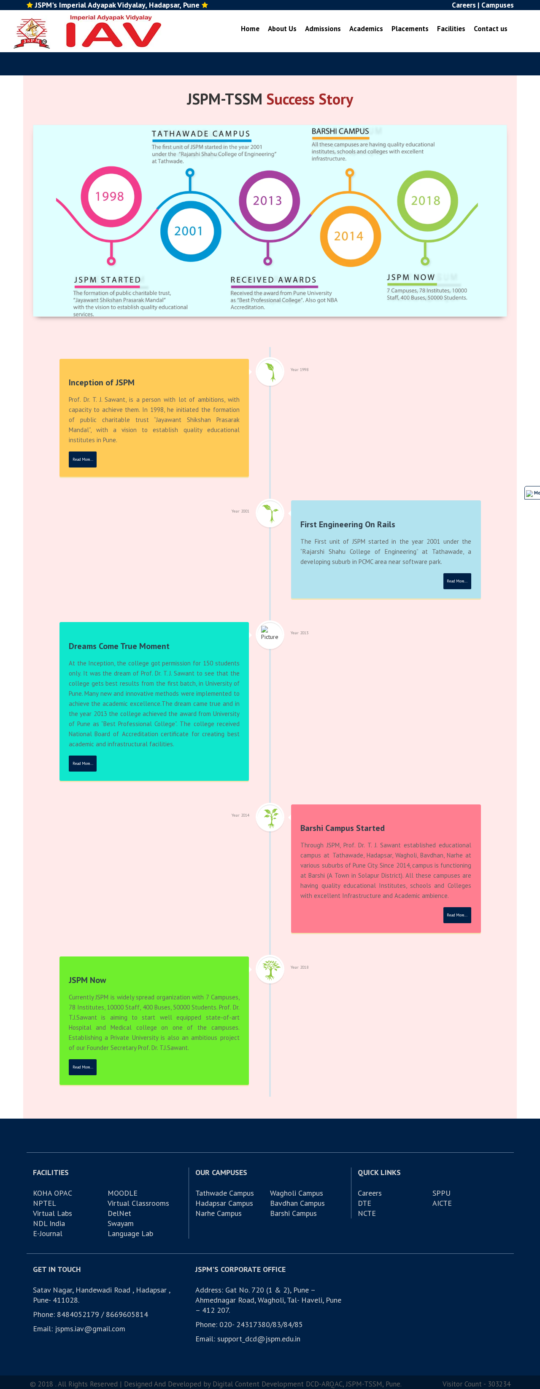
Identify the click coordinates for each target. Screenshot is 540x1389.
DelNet (119, 1213)
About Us (282, 28)
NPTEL (44, 1203)
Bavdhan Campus (297, 1203)
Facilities (451, 28)
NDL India (49, 1223)
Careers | (465, 5)
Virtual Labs (52, 1213)
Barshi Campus (293, 1213)
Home (250, 28)
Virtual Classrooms (138, 1203)
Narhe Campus (218, 1213)
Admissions (323, 28)
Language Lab (130, 1233)
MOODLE (123, 1193)
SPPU (441, 1193)
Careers (370, 1193)
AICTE (442, 1203)
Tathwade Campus (224, 1193)
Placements (410, 28)
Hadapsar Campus (224, 1203)
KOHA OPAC (52, 1193)
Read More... (83, 459)
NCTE (367, 1213)
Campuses (497, 5)
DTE (364, 1203)
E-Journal (47, 1233)
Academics (366, 28)
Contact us (491, 28)
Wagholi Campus (296, 1193)
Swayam (121, 1223)
